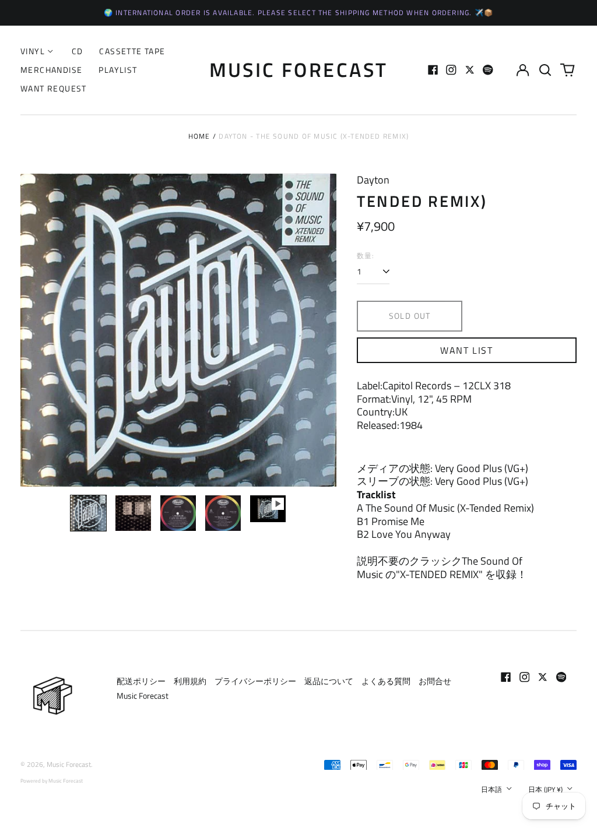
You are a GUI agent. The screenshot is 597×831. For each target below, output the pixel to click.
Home (199, 136)
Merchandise (51, 70)
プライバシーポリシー (255, 681)
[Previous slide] (36, 330)
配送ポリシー (141, 681)
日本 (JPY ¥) (546, 789)
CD (77, 51)
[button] (545, 70)
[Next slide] (320, 330)
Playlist (118, 70)
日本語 (492, 789)
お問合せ (435, 681)
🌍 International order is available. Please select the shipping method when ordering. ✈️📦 (299, 12)
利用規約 (190, 681)
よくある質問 (385, 681)
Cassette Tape (132, 51)
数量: (366, 255)
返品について (328, 681)
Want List (466, 350)
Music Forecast (298, 69)
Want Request (53, 88)
